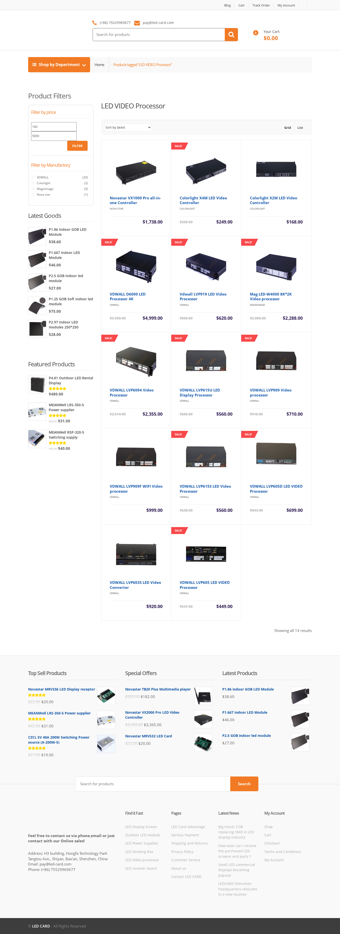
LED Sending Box (139, 851)
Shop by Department (59, 64)
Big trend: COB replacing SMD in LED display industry (236, 832)
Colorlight (43, 183)
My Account (286, 5)
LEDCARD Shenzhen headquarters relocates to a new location (237, 889)
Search (244, 783)
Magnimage (45, 189)
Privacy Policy (182, 851)
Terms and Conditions (282, 851)
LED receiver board (141, 868)
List (300, 127)
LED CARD (41, 926)
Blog (227, 5)
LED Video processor (142, 859)
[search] (231, 34)
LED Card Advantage (188, 826)
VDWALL (43, 177)
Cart (241, 5)
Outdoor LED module (142, 835)
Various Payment (185, 835)
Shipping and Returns (189, 843)
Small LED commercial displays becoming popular (236, 870)
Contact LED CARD (186, 876)
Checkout (272, 843)
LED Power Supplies (141, 843)
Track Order (261, 5)
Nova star (43, 194)
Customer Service (185, 859)
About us (178, 868)
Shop (268, 826)
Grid (287, 127)
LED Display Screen (141, 826)
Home (99, 64)
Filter (77, 146)
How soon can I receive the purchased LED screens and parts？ (237, 851)
